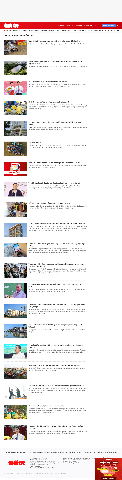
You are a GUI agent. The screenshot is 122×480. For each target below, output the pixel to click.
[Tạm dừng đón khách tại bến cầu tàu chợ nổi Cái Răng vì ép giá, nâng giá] (15, 371)
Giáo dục (90, 30)
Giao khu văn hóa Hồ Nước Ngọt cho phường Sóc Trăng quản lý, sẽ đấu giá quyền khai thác (55, 63)
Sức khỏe (101, 30)
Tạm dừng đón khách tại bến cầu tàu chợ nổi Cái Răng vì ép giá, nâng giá (54, 365)
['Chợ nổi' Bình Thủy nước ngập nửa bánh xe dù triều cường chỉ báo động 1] (15, 47)
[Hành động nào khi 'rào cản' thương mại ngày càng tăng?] (15, 108)
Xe (55, 30)
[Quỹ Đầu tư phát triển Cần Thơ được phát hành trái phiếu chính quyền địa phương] (15, 128)
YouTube (70, 25)
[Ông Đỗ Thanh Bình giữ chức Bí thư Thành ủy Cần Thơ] (15, 88)
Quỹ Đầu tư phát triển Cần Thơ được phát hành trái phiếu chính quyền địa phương (54, 123)
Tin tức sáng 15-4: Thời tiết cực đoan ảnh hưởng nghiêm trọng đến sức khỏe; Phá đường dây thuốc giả (56, 265)
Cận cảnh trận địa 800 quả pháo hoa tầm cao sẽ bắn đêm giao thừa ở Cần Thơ (56, 386)
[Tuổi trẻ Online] (17, 463)
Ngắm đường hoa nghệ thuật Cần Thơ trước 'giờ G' (46, 406)
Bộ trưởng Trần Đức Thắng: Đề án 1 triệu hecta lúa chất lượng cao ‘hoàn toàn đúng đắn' (55, 346)
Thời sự (25, 30)
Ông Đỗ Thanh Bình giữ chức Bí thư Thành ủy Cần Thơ (47, 82)
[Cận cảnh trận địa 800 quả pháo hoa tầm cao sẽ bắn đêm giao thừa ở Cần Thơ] (15, 392)
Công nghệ (51, 30)
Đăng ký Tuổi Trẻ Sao (108, 25)
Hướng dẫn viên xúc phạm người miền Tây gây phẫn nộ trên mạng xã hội (54, 163)
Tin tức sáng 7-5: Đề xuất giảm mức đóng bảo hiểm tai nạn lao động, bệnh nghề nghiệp (56, 245)
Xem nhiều (15, 30)
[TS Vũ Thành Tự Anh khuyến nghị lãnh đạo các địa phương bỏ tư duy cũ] (15, 189)
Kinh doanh (43, 30)
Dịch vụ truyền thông (68, 463)
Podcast (61, 25)
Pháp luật (36, 30)
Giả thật (107, 30)
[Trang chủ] (4, 30)
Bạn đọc (113, 30)
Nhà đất (96, 30)
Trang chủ (7, 452)
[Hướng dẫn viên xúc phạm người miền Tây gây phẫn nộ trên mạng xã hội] (15, 169)
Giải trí (79, 30)
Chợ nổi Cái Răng (34, 142)
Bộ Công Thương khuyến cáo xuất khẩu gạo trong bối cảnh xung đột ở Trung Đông (55, 285)
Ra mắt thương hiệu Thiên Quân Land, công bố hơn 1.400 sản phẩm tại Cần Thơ (56, 224)
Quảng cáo (89, 25)
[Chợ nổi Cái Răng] (15, 149)
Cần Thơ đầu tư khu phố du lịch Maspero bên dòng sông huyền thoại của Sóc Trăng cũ (56, 326)
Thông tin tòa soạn (35, 466)
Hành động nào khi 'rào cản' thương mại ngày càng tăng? (48, 102)
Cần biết (79, 25)
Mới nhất (9, 30)
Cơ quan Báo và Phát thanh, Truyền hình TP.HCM (42, 468)
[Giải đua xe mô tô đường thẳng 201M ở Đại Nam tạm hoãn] (15, 209)
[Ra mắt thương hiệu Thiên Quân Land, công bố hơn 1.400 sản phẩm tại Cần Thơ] (15, 230)
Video (20, 30)
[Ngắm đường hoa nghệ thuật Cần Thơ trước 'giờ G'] (15, 412)
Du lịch (59, 30)
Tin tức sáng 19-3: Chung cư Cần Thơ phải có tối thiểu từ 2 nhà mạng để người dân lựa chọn (56, 306)
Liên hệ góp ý (90, 463)
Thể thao (84, 30)
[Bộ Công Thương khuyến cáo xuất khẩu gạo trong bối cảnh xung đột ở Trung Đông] (15, 290)
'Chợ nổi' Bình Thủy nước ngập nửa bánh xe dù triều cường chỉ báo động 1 (54, 41)
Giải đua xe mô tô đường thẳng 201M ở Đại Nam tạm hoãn (49, 203)
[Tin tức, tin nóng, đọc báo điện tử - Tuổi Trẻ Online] (11, 25)
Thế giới (30, 30)
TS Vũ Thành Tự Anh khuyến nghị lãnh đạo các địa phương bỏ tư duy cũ (54, 183)
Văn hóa (73, 30)
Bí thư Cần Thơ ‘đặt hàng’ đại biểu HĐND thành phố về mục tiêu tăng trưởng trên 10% (55, 427)
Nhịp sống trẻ (66, 30)
